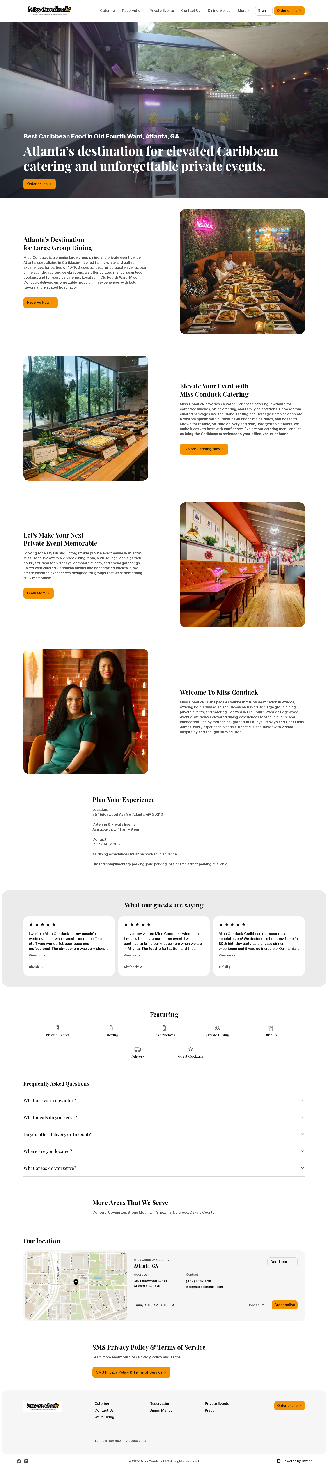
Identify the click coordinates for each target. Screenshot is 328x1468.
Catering (107, 10)
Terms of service (107, 1441)
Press (209, 1410)
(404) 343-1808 (198, 1281)
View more (37, 955)
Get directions (282, 1261)
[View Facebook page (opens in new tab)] (19, 1461)
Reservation (132, 10)
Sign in (264, 10)
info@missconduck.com (204, 1287)
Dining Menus (219, 10)
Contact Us (191, 10)
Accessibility (136, 1441)
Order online (284, 1305)
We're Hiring (104, 1417)
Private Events (162, 10)
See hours (256, 1305)
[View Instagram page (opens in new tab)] (26, 1461)
